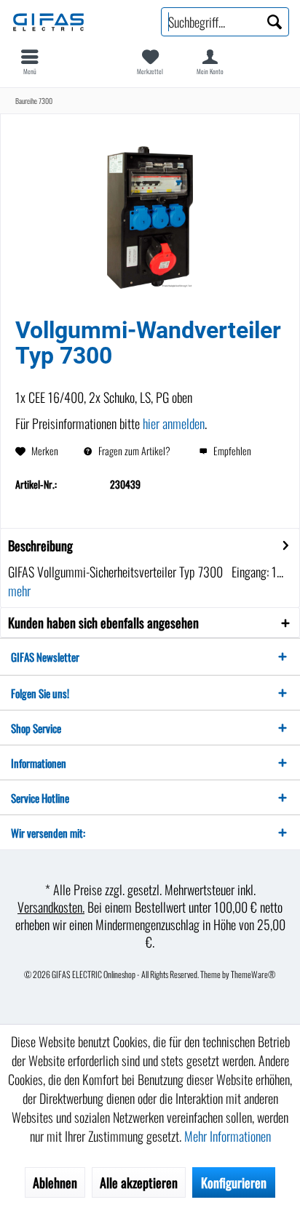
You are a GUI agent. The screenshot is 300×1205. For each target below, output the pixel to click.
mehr (19, 590)
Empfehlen (231, 450)
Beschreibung (40, 545)
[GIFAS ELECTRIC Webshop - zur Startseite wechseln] (75, 21)
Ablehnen (55, 1182)
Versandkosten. (50, 906)
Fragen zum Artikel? (133, 450)
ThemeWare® (253, 974)
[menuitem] (30, 61)
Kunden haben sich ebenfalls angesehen (103, 622)
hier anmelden (174, 423)
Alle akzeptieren (139, 1182)
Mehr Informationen (227, 1135)
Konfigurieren (234, 1182)
